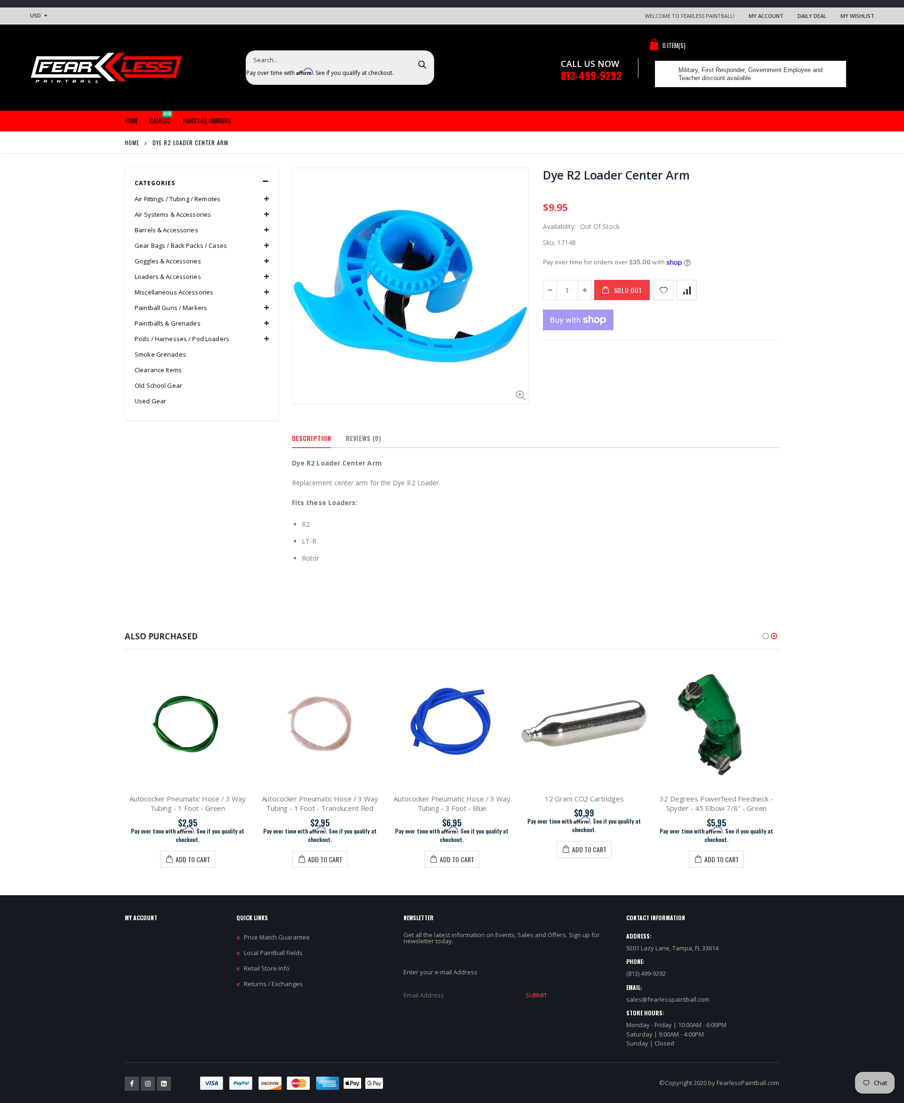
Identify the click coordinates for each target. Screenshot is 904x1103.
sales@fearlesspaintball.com (668, 999)
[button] (765, 636)
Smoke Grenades (160, 354)
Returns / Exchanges (273, 984)
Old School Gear (158, 385)
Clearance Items (158, 370)
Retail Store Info (267, 968)
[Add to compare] (687, 290)
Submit (536, 995)
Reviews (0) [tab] (363, 438)
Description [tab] (311, 438)
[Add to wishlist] (664, 290)
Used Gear (150, 401)
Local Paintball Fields (273, 952)
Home (132, 143)
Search (422, 64)
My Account (766, 15)
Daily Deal (812, 15)
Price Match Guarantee (277, 937)
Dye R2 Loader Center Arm (616, 175)
